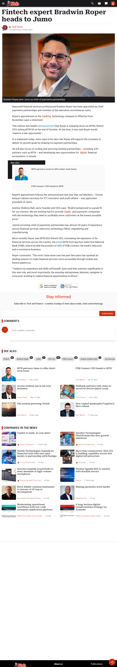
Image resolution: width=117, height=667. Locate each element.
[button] (3, 3)
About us (58, 664)
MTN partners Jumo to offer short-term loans (53, 169)
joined (59, 242)
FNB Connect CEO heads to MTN (47, 186)
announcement (46, 125)
